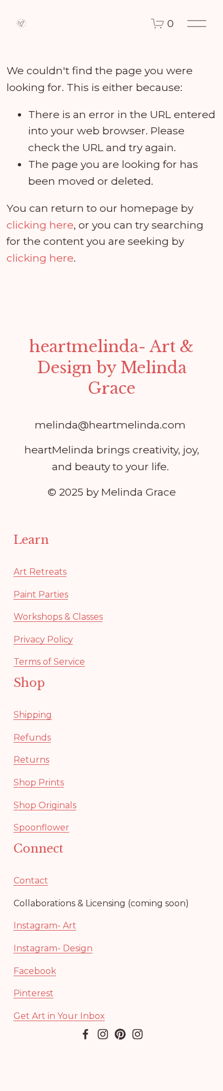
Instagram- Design (53, 948)
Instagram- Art (45, 925)
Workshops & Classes (58, 617)
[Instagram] (102, 1034)
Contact (31, 880)
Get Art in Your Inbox (59, 1016)
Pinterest (34, 993)
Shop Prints (39, 782)
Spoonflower (41, 827)
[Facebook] (85, 1034)
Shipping (33, 715)
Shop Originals (45, 805)
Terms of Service (49, 662)
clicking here (40, 224)
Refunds (32, 737)
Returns (31, 760)
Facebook (35, 971)
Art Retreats (40, 572)
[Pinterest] (120, 1034)
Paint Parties (41, 594)
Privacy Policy (43, 639)
